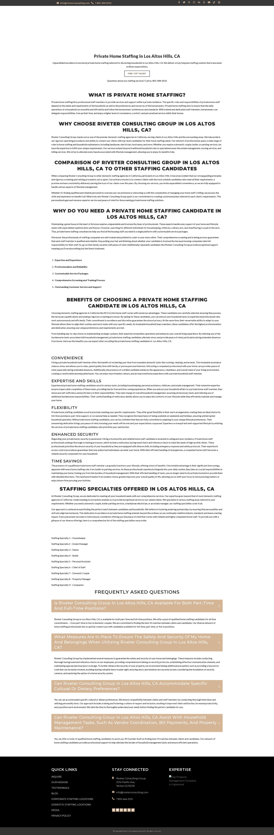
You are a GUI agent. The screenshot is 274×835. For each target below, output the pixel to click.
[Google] (219, 2)
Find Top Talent (137, 73)
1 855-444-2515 (103, 3)
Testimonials (60, 788)
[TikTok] (214, 2)
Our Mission (59, 782)
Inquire (56, 776)
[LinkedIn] (199, 2)
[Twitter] (184, 2)
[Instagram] (189, 2)
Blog (54, 793)
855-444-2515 (159, 80)
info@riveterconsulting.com (75, 3)
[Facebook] (179, 2)
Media (55, 810)
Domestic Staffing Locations (71, 804)
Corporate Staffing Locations (72, 799)
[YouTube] (209, 2)
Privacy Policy (61, 815)
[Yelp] (204, 2)
